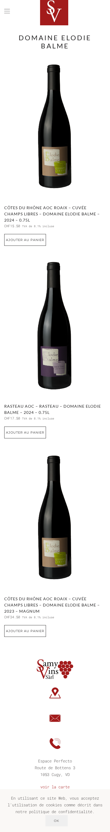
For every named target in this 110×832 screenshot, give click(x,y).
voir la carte (55, 786)
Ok (56, 821)
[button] (7, 11)
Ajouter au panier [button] (25, 240)
